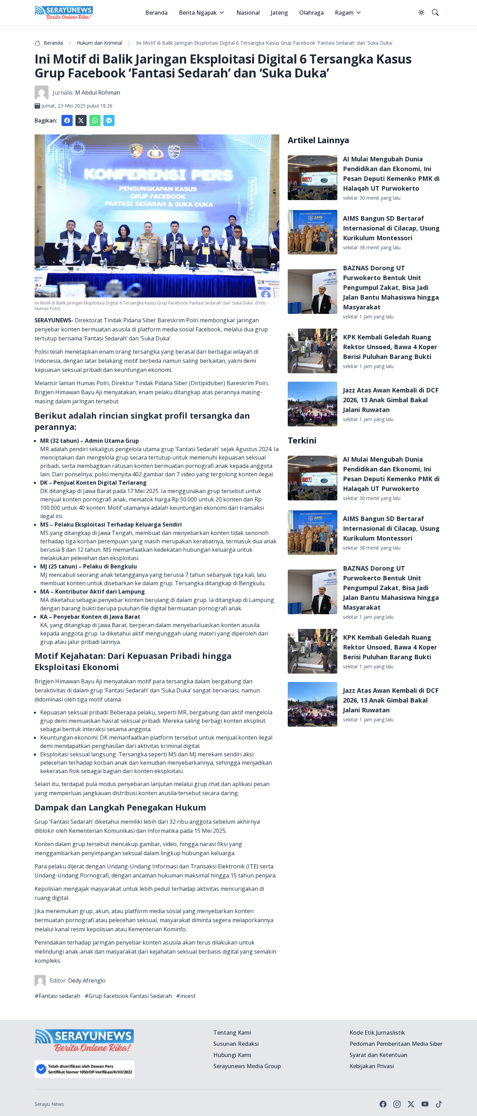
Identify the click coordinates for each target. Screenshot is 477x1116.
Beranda (156, 12)
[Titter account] (411, 1104)
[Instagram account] (397, 1104)
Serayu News (49, 1104)
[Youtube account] (424, 1104)
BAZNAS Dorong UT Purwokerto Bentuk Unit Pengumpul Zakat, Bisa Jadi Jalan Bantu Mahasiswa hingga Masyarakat (391, 287)
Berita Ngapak (198, 12)
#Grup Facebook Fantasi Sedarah (128, 996)
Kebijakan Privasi (372, 1066)
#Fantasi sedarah (57, 996)
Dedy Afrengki (86, 980)
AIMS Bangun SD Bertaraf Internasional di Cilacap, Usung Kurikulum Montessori (391, 228)
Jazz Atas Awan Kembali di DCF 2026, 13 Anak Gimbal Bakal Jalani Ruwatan (391, 400)
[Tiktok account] (438, 1104)
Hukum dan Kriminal (99, 42)
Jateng (279, 12)
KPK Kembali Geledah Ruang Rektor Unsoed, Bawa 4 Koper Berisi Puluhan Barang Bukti (390, 347)
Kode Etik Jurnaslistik (377, 1032)
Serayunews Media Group (247, 1066)
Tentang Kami (232, 1032)
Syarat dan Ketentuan (379, 1055)
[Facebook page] (383, 1104)
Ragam (344, 12)
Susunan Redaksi (236, 1044)
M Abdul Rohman (97, 92)
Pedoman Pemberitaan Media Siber (396, 1044)
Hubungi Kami (232, 1055)
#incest (186, 996)
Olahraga (311, 12)
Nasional (248, 12)
